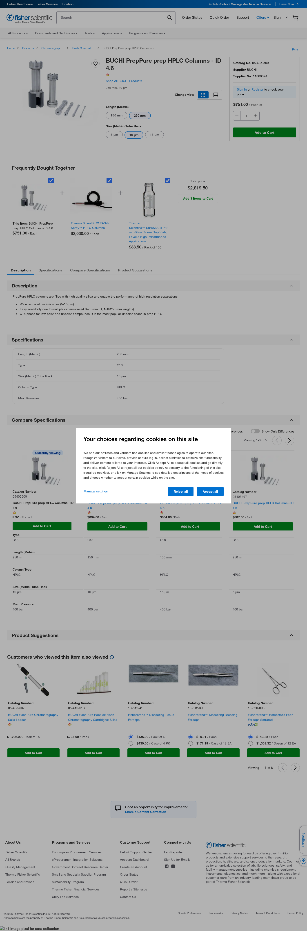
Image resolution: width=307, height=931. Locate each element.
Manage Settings (96, 491)
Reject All (181, 491)
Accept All (210, 491)
